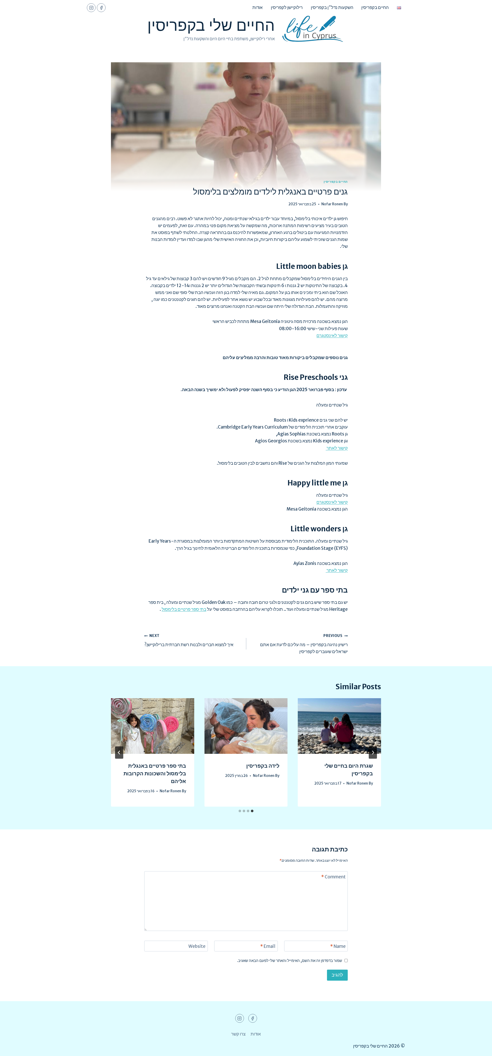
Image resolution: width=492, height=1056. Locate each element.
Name (338, 946)
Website (197, 946)
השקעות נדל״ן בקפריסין (332, 7)
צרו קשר (238, 1034)
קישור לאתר (337, 448)
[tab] (252, 811)
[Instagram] (91, 7)
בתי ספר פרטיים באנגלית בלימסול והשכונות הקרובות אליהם (155, 773)
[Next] (119, 752)
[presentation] (339, 726)
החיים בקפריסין (375, 7)
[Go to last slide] (373, 752)
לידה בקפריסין (262, 766)
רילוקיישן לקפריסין (287, 7)
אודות (257, 7)
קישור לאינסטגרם (332, 335)
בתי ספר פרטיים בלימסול (184, 609)
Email (267, 946)
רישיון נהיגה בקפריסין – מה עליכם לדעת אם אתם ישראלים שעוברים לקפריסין (304, 644)
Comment (333, 877)
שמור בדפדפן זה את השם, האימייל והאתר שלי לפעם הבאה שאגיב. (289, 960)
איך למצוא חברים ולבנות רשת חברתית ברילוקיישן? (188, 640)
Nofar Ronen (332, 204)
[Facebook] (101, 7)
